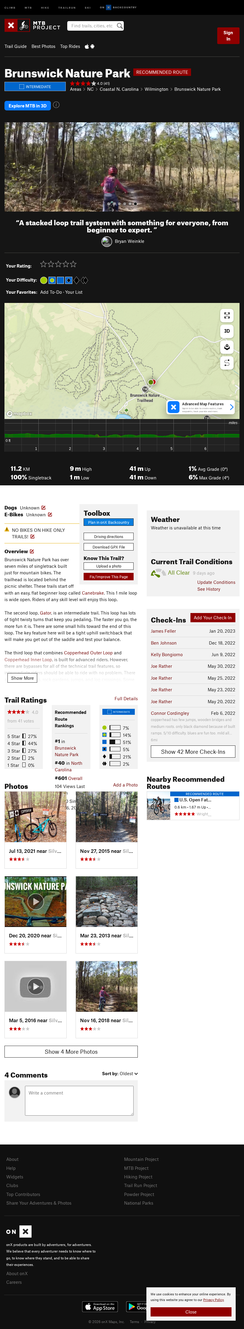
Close (191, 1311)
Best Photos (43, 46)
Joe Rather (161, 666)
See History (208, 589)
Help (11, 1168)
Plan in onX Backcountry (108, 522)
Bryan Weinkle (129, 241)
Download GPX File (109, 547)
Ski (88, 7)
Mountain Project (141, 1159)
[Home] (35, 25)
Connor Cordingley (170, 713)
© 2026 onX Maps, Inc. (106, 1321)
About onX (17, 1273)
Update (216, 582)
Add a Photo (125, 784)
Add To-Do (51, 292)
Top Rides (70, 46)
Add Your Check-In (213, 617)
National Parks (138, 1203)
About (12, 1159)
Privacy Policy (213, 1300)
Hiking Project (138, 1176)
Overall (75, 778)
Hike (45, 7)
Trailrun (67, 7)
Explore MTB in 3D (28, 105)
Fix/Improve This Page (109, 576)
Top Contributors (23, 1194)
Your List (73, 292)
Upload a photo (108, 566)
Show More (22, 678)
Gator (45, 612)
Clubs (12, 1185)
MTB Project (136, 1168)
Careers (14, 1282)
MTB (28, 7)
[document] (191, 1304)
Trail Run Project (140, 1185)
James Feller (163, 631)
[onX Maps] (19, 1236)
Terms (134, 1321)
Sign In (228, 35)
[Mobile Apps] (89, 46)
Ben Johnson (164, 642)
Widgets (14, 1176)
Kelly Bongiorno (167, 654)
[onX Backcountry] (118, 7)
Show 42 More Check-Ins (193, 751)
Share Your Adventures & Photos (38, 1203)
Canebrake (93, 592)
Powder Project (139, 1194)
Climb (10, 7)
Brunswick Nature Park (197, 89)
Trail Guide (15, 46)
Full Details (126, 698)
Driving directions (108, 536)
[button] (10, 167)
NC (90, 89)
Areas (75, 89)
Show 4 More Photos (71, 1051)
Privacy (150, 1321)
